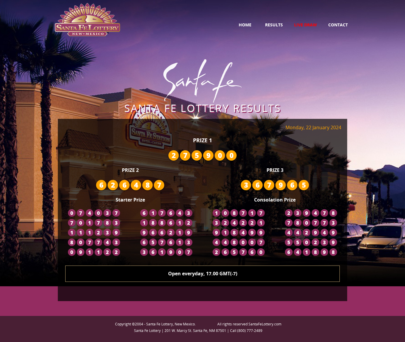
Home (245, 25)
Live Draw (305, 25)
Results (274, 25)
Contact (338, 25)
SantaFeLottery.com (264, 324)
